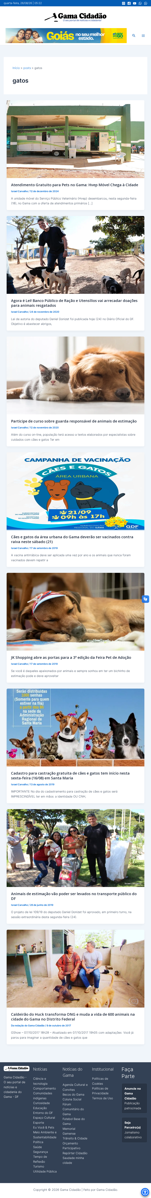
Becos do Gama (73, 1094)
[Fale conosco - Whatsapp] (145, 3)
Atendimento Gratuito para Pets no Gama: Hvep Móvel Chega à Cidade (74, 184)
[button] (134, 35)
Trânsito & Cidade (75, 1138)
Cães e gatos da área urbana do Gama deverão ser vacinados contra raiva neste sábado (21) (72, 539)
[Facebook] (129, 3)
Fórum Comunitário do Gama (73, 1109)
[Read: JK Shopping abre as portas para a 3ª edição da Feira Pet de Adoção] (75, 611)
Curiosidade (41, 1103)
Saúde (37, 1147)
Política (38, 1142)
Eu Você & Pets (43, 1127)
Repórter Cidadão (75, 1153)
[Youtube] (134, 3)
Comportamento (44, 1088)
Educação (40, 1108)
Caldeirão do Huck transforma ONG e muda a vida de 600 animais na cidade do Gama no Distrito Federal (73, 1017)
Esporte (38, 1122)
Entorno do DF (43, 1113)
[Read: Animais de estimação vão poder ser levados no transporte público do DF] (75, 848)
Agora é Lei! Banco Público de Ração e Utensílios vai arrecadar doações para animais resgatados (74, 303)
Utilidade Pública (45, 1171)
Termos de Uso (102, 1098)
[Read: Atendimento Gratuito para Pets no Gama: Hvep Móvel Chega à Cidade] (75, 139)
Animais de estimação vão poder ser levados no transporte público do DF (74, 896)
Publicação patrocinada (132, 1098)
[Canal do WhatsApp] (140, 3)
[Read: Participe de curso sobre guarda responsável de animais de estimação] (75, 375)
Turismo (38, 1166)
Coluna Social (72, 1099)
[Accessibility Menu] (145, 1192)
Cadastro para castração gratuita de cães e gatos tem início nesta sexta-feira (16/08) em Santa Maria (70, 775)
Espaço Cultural (44, 1117)
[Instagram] (123, 3)
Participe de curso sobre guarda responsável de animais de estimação (74, 421)
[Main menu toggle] (143, 36)
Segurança (40, 1152)
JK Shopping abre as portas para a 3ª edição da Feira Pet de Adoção (71, 657)
